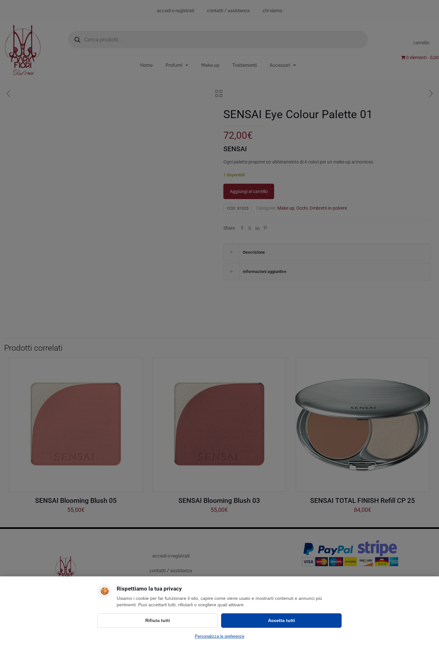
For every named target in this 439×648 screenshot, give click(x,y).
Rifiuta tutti (157, 620)
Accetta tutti (281, 620)
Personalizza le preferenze (219, 636)
